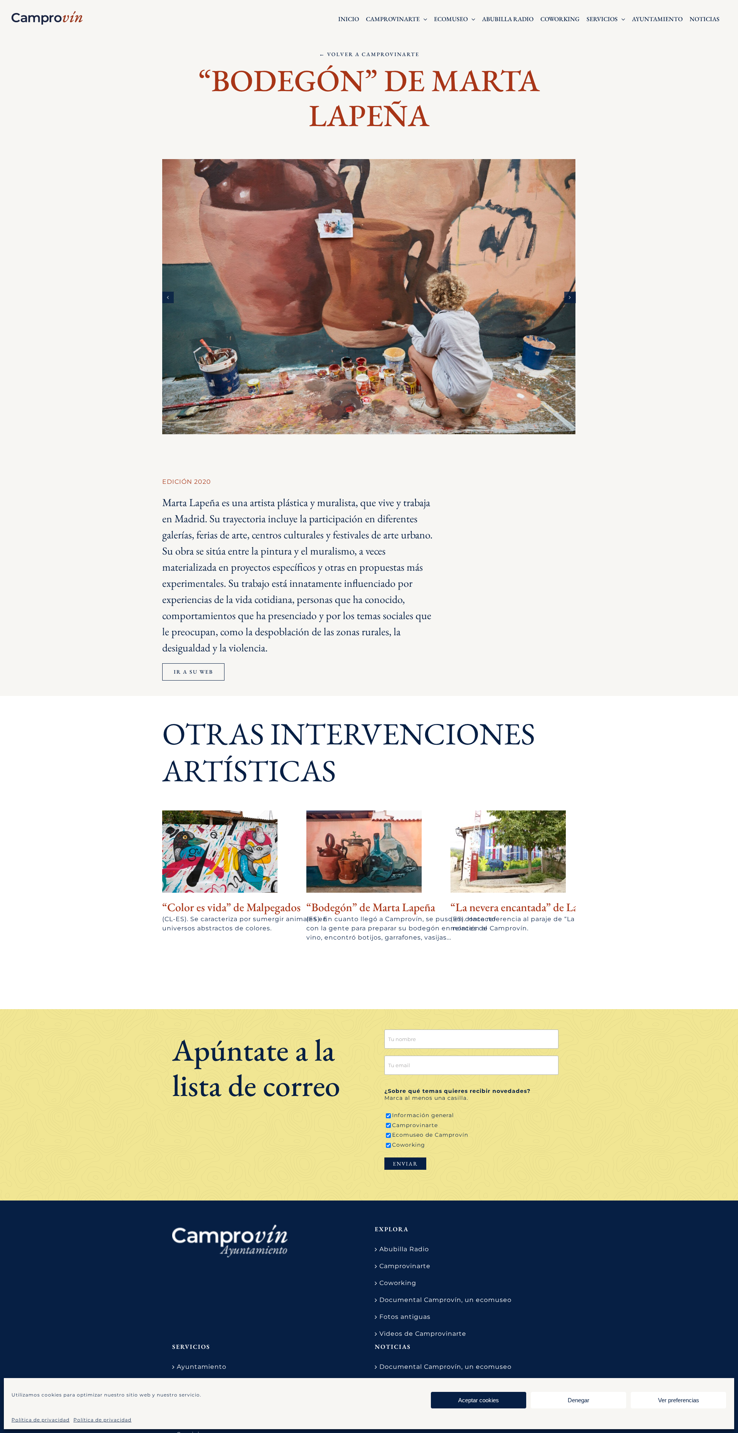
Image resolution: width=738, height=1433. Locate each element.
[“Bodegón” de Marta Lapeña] (364, 851)
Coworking (408, 1144)
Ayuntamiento (201, 1366)
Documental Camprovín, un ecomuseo (445, 1299)
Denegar (578, 1400)
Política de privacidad (41, 1420)
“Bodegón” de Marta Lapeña (370, 907)
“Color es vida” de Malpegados (231, 907)
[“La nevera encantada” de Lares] (508, 851)
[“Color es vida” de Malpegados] (220, 851)
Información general (423, 1115)
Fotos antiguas (404, 1316)
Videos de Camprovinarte (422, 1333)
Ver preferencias (678, 1400)
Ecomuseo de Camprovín (430, 1134)
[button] (168, 297)
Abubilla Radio (404, 1249)
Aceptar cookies (478, 1400)
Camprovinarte (415, 1125)
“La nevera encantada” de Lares (520, 907)
